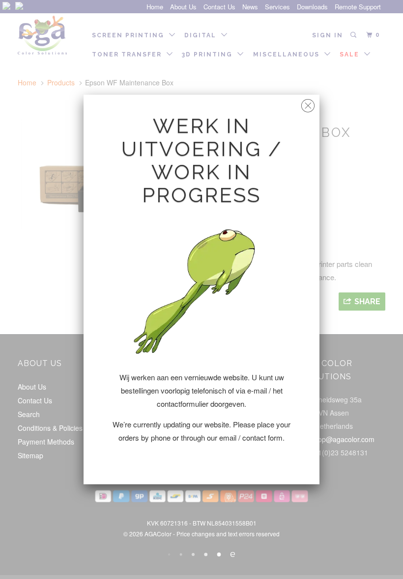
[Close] (308, 103)
